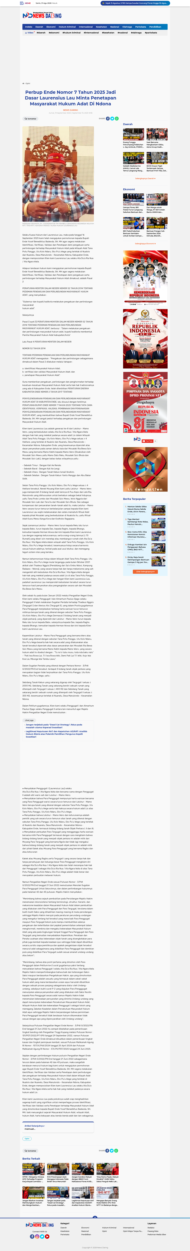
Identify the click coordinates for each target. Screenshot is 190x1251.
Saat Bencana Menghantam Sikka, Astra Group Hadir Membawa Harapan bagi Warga (157, 144)
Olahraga (127, 27)
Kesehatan (101, 27)
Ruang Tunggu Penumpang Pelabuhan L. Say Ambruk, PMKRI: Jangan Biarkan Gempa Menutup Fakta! (137, 3)
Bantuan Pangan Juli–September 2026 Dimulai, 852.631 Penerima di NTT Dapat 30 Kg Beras (156, 233)
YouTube (49, 1240)
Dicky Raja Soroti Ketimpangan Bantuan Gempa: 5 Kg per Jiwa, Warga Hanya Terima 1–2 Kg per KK (138, 560)
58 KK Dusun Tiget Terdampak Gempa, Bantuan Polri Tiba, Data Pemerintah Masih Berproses (157, 168)
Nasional (114, 27)
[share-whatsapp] (117, 119)
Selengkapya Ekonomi (145, 244)
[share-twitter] (112, 119)
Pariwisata (140, 27)
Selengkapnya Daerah (144, 178)
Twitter (43, 1240)
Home (28, 3)
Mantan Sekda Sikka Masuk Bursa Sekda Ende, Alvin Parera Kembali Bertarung (137, 509)
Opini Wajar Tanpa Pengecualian (133, 1231)
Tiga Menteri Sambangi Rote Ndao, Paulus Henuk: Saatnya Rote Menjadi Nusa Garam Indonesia (138, 522)
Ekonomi (50, 27)
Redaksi (151, 1228)
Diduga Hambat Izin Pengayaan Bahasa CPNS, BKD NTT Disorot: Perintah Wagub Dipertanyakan (138, 547)
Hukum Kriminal (67, 27)
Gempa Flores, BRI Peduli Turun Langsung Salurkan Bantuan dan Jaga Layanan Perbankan (133, 209)
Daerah (39, 27)
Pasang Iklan (153, 1231)
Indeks (28, 27)
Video (30, 32)
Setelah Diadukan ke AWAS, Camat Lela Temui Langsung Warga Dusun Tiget (133, 168)
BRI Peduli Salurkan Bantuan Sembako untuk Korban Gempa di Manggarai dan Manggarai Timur (133, 233)
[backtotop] (95, 1218)
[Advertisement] (117, 15)
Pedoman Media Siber (157, 1234)
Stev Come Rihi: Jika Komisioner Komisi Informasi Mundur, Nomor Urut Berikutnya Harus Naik (138, 534)
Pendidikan (155, 27)
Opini (27, 1139)
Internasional (86, 27)
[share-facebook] (108, 119)
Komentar (31, 119)
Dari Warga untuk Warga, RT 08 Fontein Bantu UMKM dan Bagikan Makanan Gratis (157, 209)
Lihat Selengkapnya (144, 572)
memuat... (30, 1129)
